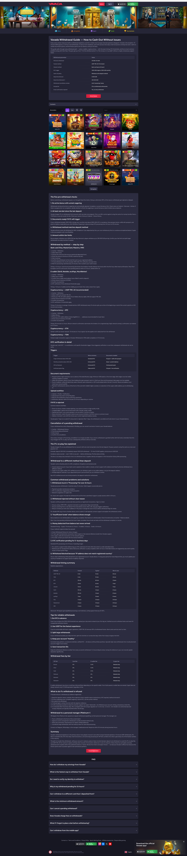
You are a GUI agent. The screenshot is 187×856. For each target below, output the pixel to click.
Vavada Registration (93, 750)
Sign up (102, 4)
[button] (2, 17)
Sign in (110, 4)
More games (93, 189)
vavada (2, 1)
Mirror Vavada (93, 96)
